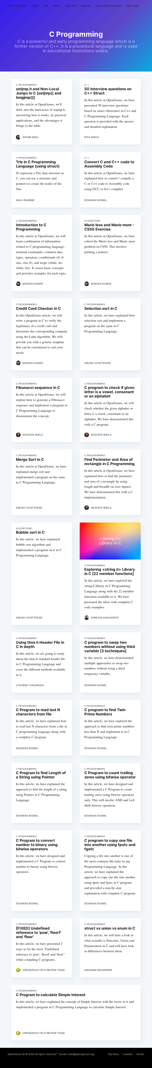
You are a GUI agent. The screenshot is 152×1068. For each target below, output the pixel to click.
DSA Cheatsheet (17, 5)
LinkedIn (128, 1054)
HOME (35, 5)
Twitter (140, 1054)
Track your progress (108, 5)
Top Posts (113, 1054)
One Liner (70, 5)
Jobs (46, 5)
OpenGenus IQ (16, 1054)
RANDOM (86, 5)
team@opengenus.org (80, 1054)
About (56, 5)
